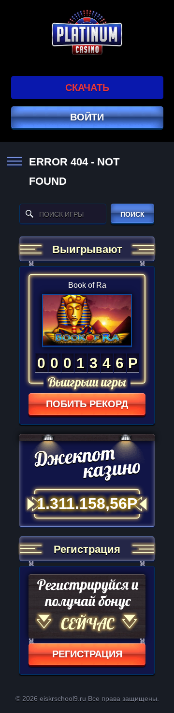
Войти (87, 117)
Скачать (87, 87)
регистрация (87, 654)
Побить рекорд (87, 404)
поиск (132, 214)
